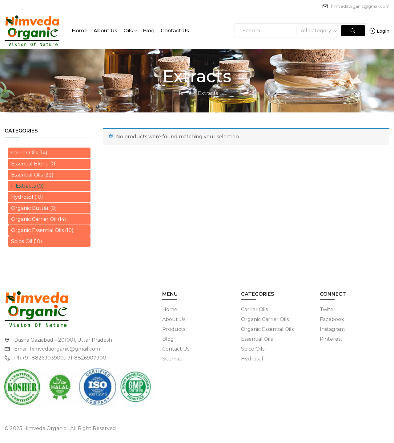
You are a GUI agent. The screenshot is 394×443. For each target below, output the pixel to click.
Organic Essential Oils (37, 230)
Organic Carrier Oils (265, 319)
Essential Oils (27, 175)
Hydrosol (22, 197)
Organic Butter (30, 208)
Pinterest (331, 339)
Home (183, 93)
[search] (353, 30)
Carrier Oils (24, 153)
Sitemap (172, 359)
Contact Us (175, 349)
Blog (168, 339)
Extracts (26, 186)
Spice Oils (252, 349)
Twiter (328, 309)
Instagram (332, 329)
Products (173, 329)
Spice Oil (21, 241)
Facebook (332, 319)
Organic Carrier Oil (34, 219)
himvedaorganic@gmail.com (360, 6)
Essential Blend (30, 164)
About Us (173, 319)
